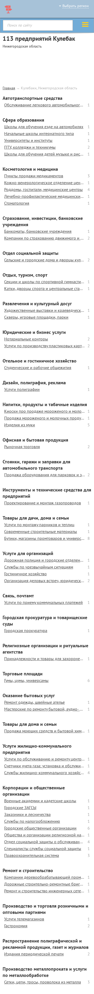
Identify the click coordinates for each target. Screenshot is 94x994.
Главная (9, 88)
